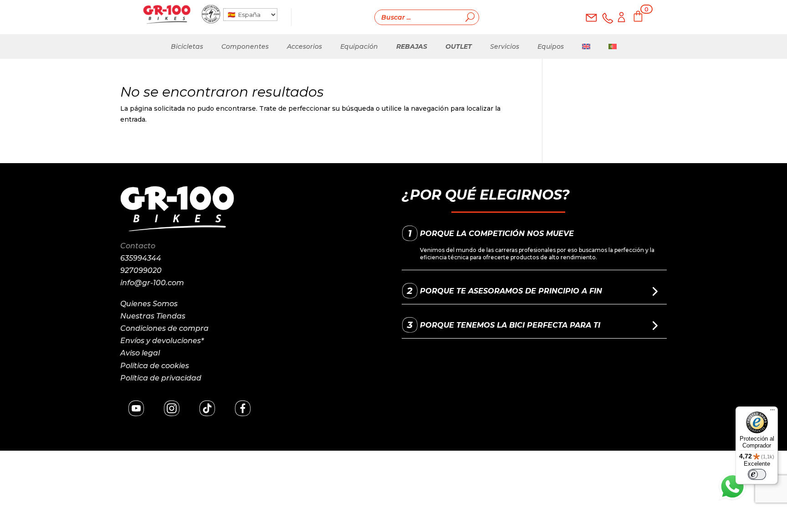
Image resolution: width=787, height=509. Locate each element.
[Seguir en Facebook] (242, 408)
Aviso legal (140, 353)
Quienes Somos (149, 303)
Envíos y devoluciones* (162, 340)
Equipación (359, 46)
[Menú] (772, 411)
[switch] (757, 474)
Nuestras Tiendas (152, 316)
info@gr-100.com (152, 282)
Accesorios (304, 46)
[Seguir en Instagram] (171, 408)
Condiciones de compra (164, 328)
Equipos (550, 46)
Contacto (137, 246)
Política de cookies (154, 365)
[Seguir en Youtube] (136, 408)
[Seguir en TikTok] (207, 408)
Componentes (245, 46)
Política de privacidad (160, 378)
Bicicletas (187, 46)
